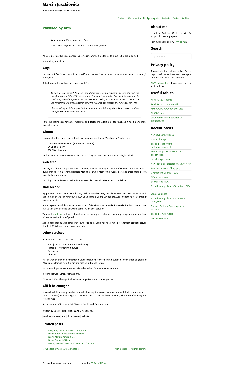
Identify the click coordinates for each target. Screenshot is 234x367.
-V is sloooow (159, 177)
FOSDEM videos (158, 113)
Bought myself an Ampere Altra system (67, 330)
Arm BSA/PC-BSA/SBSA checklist (167, 108)
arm (64, 316)
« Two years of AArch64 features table (61, 349)
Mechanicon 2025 (159, 218)
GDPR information (160, 83)
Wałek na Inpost (159, 194)
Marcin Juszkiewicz (61, 4)
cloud (70, 316)
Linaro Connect (59, 340)
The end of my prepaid (162, 214)
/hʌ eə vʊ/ (181, 42)
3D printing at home (160, 159)
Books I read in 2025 (161, 181)
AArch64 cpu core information (165, 104)
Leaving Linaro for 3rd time (61, 337)
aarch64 (47, 316)
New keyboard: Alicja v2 (162, 135)
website (85, 316)
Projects (166, 18)
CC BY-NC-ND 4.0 (99, 363)
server (77, 316)
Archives (186, 18)
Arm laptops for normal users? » (130, 349)
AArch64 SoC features (161, 99)
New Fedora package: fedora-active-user (171, 164)
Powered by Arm (57, 28)
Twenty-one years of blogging (165, 168)
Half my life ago (158, 139)
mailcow (57, 214)
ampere (56, 316)
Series (176, 18)
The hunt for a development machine (66, 333)
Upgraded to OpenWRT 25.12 (164, 172)
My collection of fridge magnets (143, 18)
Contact (121, 18)
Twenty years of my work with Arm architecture (71, 343)
